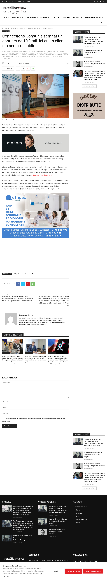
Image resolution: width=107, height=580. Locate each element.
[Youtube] (103, 1)
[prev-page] (3, 369)
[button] (102, 22)
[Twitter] (98, 1)
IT (32, 274)
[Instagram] (95, 1)
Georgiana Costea (10, 63)
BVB (15, 274)
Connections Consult (24, 274)
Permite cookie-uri (93, 571)
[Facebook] (92, 1)
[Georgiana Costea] (3, 63)
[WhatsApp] (33, 68)
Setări (56, 571)
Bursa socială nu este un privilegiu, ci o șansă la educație (57, 532)
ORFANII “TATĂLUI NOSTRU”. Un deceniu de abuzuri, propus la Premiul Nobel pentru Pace (23, 538)
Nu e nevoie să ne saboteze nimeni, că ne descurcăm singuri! (93, 52)
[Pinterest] (28, 68)
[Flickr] (86, 562)
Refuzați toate (73, 571)
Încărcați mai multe (88, 86)
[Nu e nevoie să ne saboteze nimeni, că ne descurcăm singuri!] (78, 53)
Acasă (4, 28)
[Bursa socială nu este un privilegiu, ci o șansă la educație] (78, 64)
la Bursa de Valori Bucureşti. (41, 175)
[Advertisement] (35, 255)
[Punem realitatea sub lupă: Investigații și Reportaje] (14, 8)
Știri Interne (10, 28)
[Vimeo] (100, 1)
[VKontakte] (96, 562)
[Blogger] (75, 562)
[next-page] (7, 369)
